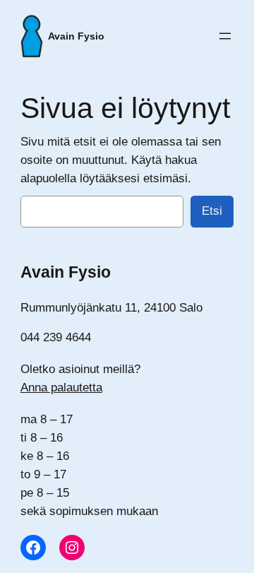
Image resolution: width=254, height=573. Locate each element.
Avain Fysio (76, 36)
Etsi (212, 211)
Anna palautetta (61, 387)
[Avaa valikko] (225, 36)
